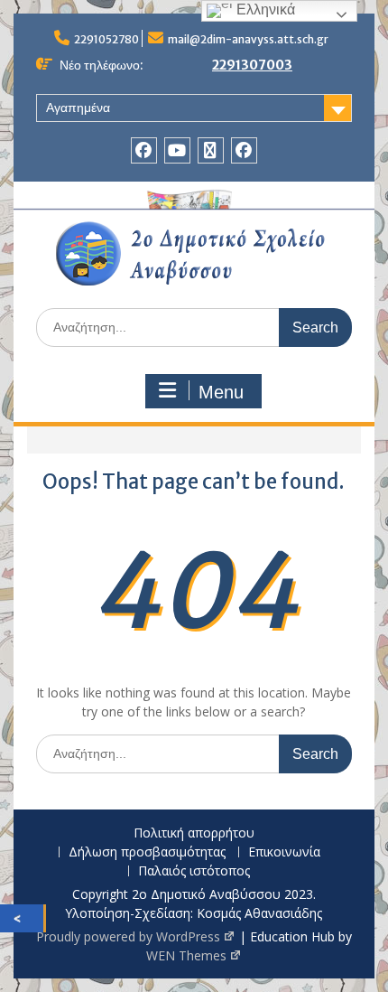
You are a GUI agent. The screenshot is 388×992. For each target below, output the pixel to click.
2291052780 (106, 39)
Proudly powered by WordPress (128, 936)
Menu (221, 392)
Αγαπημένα (78, 107)
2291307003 (252, 65)
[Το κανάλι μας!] (177, 150)
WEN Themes (186, 955)
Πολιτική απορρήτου (194, 833)
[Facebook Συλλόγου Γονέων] (244, 150)
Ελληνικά (264, 9)
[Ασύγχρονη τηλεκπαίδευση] (211, 150)
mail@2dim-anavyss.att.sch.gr (248, 39)
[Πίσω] (22, 918)
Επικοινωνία (284, 852)
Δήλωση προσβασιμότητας (147, 852)
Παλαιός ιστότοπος (194, 871)
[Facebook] (144, 150)
